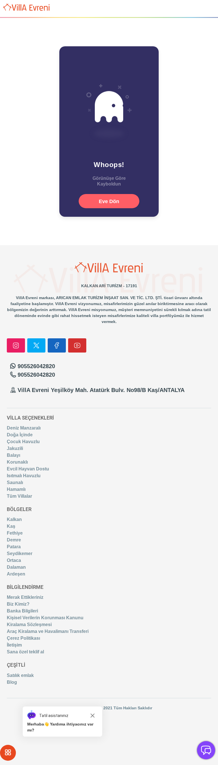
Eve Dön (109, 201)
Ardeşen (16, 574)
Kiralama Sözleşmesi (29, 624)
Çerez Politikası (23, 638)
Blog (12, 682)
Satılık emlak (20, 675)
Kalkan (14, 519)
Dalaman (16, 567)
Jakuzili (15, 448)
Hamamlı (16, 489)
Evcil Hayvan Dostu (28, 468)
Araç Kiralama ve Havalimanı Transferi (48, 631)
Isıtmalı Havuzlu (24, 475)
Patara (14, 546)
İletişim (14, 645)
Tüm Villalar (19, 496)
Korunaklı (17, 462)
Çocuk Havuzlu (23, 441)
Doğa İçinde (20, 434)
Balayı (13, 455)
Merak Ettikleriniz (25, 597)
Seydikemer (19, 553)
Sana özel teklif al (25, 651)
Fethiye (15, 533)
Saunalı (15, 482)
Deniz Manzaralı (24, 428)
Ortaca (14, 560)
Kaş (11, 526)
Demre (14, 539)
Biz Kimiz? (18, 604)
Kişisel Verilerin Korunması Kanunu (45, 617)
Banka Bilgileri (22, 610)
